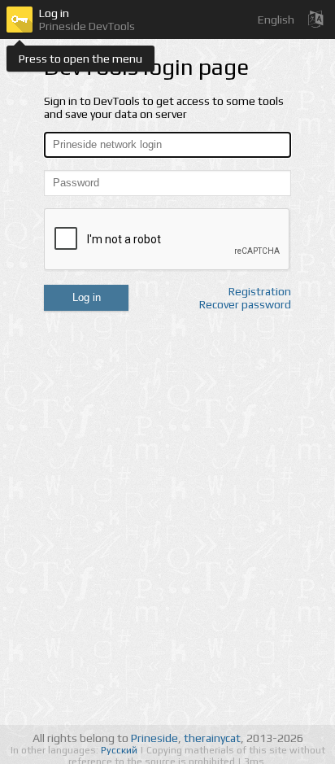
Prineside (154, 737)
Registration (259, 291)
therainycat (212, 737)
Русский (120, 750)
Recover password (245, 304)
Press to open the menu (80, 58)
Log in (86, 297)
